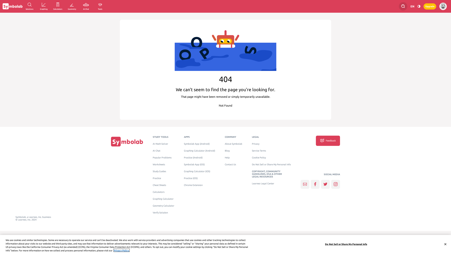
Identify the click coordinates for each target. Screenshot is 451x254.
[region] (225, 244)
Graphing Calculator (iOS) (197, 171)
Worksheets (159, 164)
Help (227, 157)
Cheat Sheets (159, 185)
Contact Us (230, 164)
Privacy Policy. (121, 250)
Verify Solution (160, 212)
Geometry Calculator (163, 205)
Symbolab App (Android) (197, 144)
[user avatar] (443, 6)
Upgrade (429, 6)
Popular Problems (162, 157)
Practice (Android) (193, 157)
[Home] (127, 141)
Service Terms (259, 150)
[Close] (445, 244)
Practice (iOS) (191, 178)
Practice (157, 178)
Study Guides (159, 171)
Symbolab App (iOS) (194, 164)
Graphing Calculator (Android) (199, 150)
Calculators (159, 192)
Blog (227, 150)
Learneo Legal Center (263, 183)
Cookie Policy (259, 157)
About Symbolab (233, 144)
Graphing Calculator (163, 199)
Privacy (255, 144)
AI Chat (156, 150)
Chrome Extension (193, 185)
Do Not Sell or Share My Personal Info (271, 164)
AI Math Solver (160, 144)
